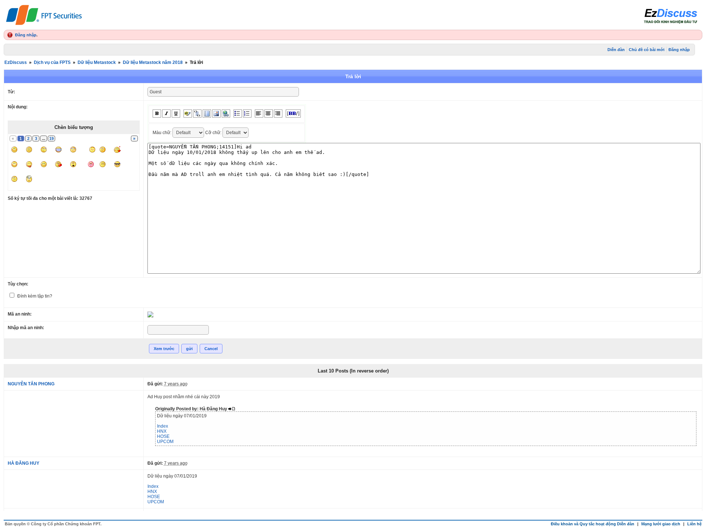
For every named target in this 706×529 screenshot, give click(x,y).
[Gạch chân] (176, 113)
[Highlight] (187, 113)
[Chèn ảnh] (216, 113)
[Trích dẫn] (197, 113)
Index (162, 426)
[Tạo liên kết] (226, 113)
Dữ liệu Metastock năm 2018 (153, 62)
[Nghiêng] (166, 113)
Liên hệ (694, 524)
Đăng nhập (25, 35)
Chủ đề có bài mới (646, 49)
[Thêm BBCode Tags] (293, 113)
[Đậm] (157, 113)
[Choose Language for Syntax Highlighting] (207, 113)
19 (51, 138)
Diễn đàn (616, 49)
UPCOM (165, 441)
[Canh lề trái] (259, 113)
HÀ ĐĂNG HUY (23, 463)
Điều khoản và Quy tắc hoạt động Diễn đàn (592, 524)
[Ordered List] (247, 113)
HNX (162, 431)
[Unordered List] (237, 113)
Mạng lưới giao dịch (660, 524)
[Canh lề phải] (278, 113)
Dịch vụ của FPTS (52, 62)
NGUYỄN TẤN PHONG (31, 383)
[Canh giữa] (268, 113)
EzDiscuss (15, 62)
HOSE (163, 436)
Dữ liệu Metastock (97, 62)
